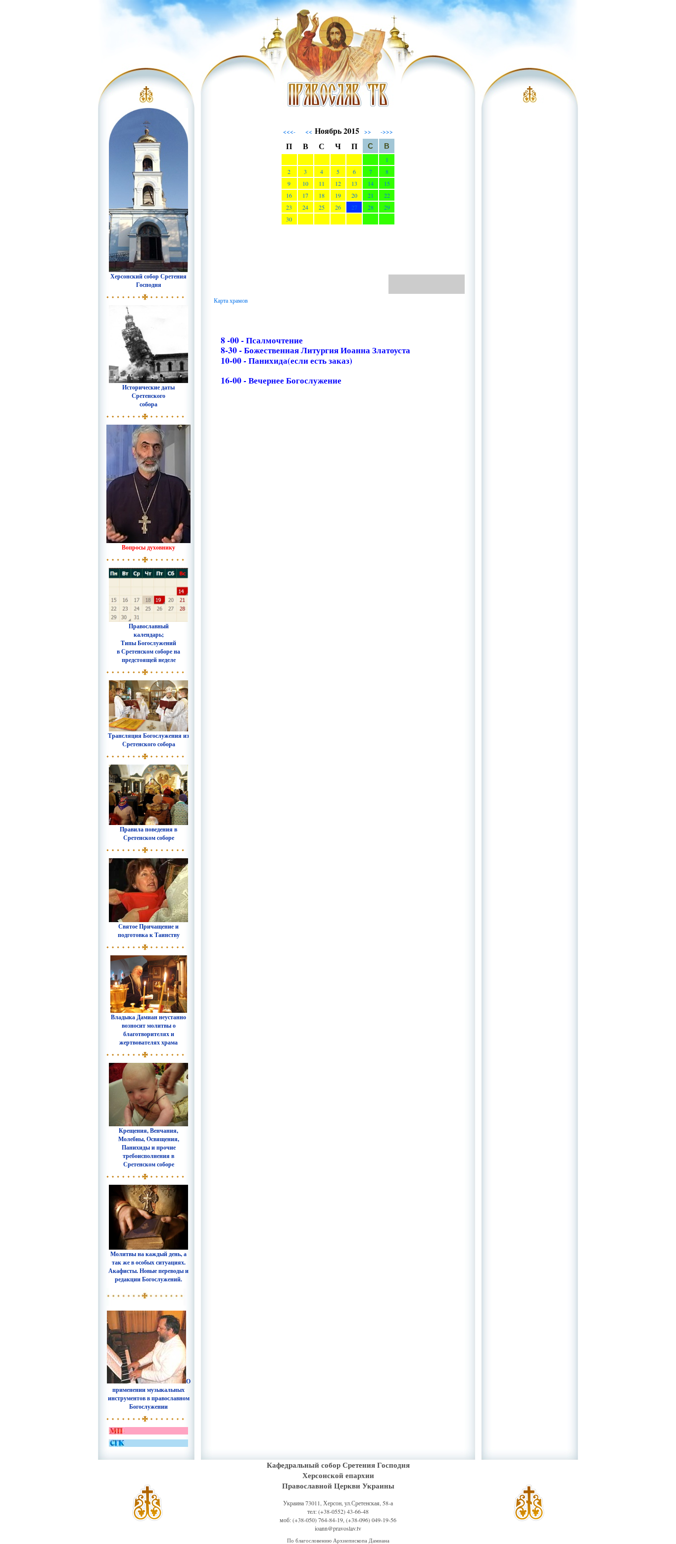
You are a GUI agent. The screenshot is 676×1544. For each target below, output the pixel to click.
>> (367, 131)
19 (338, 195)
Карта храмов (231, 300)
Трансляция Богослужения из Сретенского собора (148, 739)
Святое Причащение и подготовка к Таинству (149, 930)
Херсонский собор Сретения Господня (148, 280)
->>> (387, 131)
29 (387, 207)
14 (371, 183)
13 (354, 183)
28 (371, 207)
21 (371, 195)
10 (305, 183)
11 (322, 183)
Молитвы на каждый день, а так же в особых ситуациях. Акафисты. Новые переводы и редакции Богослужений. (148, 1266)
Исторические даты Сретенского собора (148, 395)
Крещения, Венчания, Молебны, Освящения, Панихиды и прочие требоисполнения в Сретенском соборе (148, 1147)
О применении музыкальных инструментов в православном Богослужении (149, 1394)
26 (338, 207)
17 (305, 195)
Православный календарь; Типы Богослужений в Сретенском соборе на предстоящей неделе (148, 643)
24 (305, 207)
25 (322, 207)
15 (387, 183)
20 (354, 195)
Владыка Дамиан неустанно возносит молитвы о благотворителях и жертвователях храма (148, 1030)
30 (289, 219)
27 (354, 207)
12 (338, 183)
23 (289, 207)
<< (308, 131)
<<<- (289, 131)
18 (322, 195)
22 (387, 195)
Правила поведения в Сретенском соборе (148, 833)
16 (289, 195)
